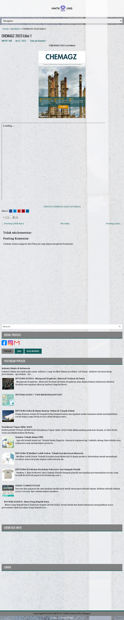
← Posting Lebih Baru (13, 223)
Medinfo (15, 29)
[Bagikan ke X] (10, 217)
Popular (7, 351)
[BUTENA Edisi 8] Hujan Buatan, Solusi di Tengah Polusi (44, 411)
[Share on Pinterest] (23, 211)
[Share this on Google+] (19, 211)
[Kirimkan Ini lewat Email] (4, 217)
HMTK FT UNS (60, 613)
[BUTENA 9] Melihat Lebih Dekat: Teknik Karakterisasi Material (49, 453)
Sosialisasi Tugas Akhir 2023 (17, 427)
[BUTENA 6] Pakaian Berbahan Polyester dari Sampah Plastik (47, 469)
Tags (19, 351)
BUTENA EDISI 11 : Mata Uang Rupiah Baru (26, 502)
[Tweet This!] (14, 211)
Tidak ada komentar (38, 40)
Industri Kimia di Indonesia (16, 368)
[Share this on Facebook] (10, 211)
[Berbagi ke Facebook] (14, 217)
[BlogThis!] (7, 217)
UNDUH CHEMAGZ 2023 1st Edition (62, 206)
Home (6, 29)
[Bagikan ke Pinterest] (17, 217)
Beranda (65, 223)
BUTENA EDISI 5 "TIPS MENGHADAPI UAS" (38, 394)
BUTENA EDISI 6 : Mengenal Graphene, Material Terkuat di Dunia (50, 378)
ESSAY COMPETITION (27, 485)
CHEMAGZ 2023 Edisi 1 (17, 36)
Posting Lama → (114, 223)
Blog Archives (33, 351)
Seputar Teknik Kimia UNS (29, 437)
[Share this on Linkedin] (27, 211)
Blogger (87, 613)
